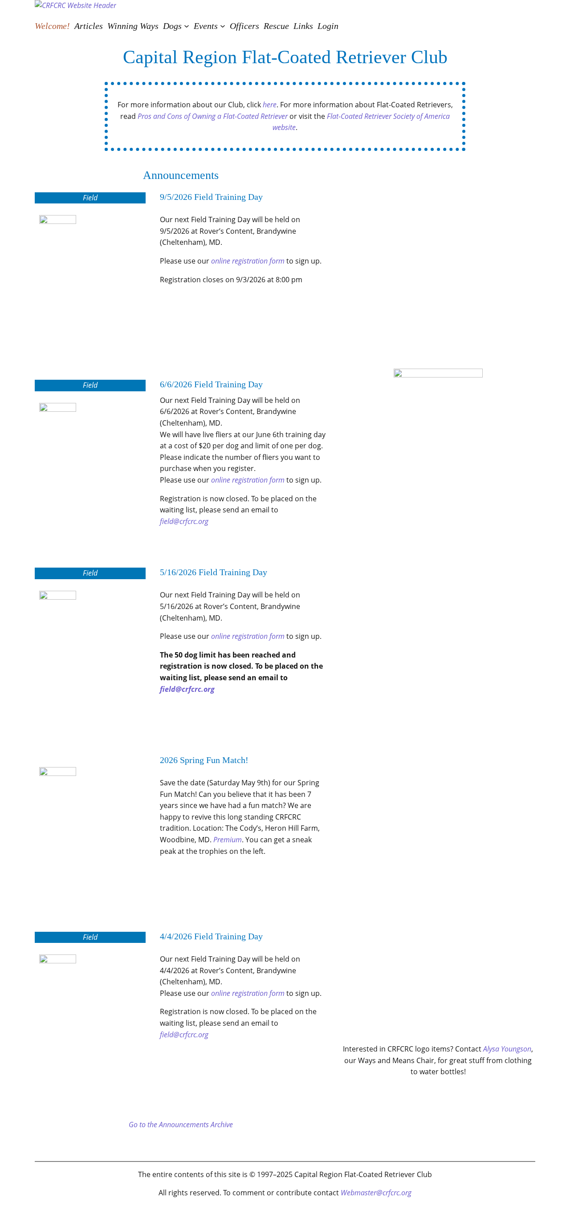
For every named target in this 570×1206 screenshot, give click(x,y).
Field (90, 198)
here (270, 105)
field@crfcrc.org (184, 521)
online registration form (248, 261)
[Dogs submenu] (186, 25)
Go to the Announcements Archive (181, 1124)
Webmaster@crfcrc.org (376, 1193)
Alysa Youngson (507, 1049)
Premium (227, 840)
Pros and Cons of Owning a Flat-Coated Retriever (213, 116)
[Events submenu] (222, 25)
